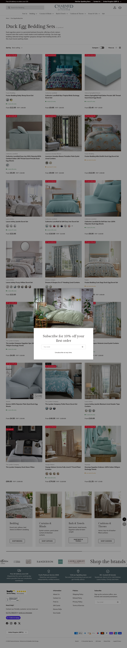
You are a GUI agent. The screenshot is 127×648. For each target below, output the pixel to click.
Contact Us (96, 1)
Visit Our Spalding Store (83, 1)
